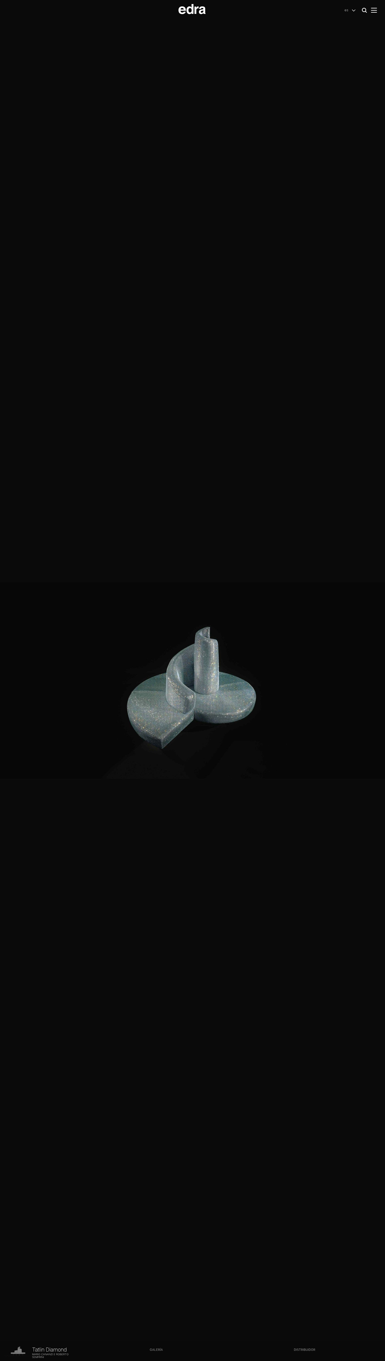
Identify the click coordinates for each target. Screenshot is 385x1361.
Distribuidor (304, 1349)
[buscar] (364, 10)
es (347, 10)
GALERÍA (156, 1349)
